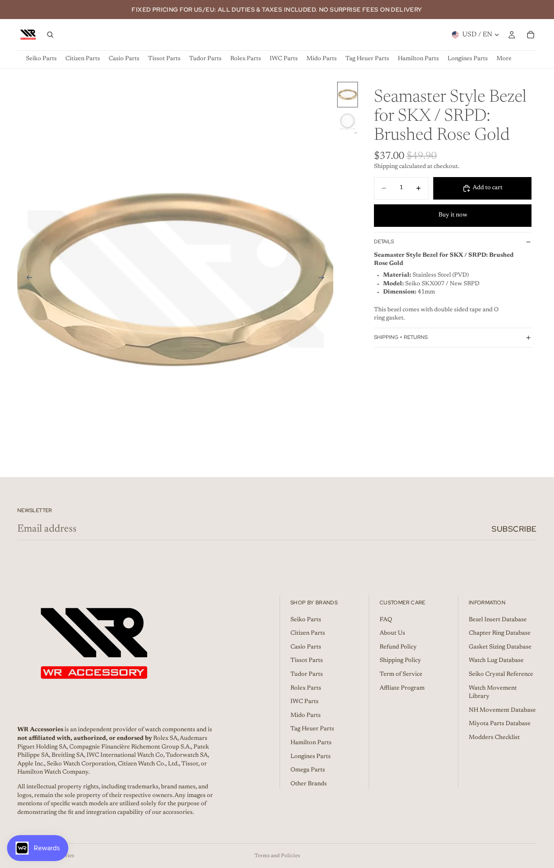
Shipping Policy (400, 661)
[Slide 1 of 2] (347, 94)
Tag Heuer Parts (312, 729)
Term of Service (401, 674)
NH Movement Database (502, 710)
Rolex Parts (305, 688)
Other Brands (308, 784)
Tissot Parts (306, 661)
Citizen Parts (307, 633)
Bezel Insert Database (498, 620)
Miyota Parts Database (500, 724)
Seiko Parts (305, 620)
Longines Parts (310, 757)
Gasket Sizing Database (500, 647)
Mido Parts (305, 716)
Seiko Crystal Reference (501, 674)
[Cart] (530, 34)
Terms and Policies (277, 855)
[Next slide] (323, 279)
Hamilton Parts (311, 743)
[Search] (50, 34)
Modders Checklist (494, 738)
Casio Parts (305, 647)
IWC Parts (304, 702)
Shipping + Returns (401, 337)
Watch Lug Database (496, 661)
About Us (392, 633)
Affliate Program (402, 688)
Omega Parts (307, 770)
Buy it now (452, 215)
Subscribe (514, 529)
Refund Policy (398, 647)
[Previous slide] (26, 279)
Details (384, 241)
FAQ (386, 620)
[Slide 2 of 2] (347, 122)
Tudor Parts (306, 674)
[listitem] (504, 59)
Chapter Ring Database (500, 633)
